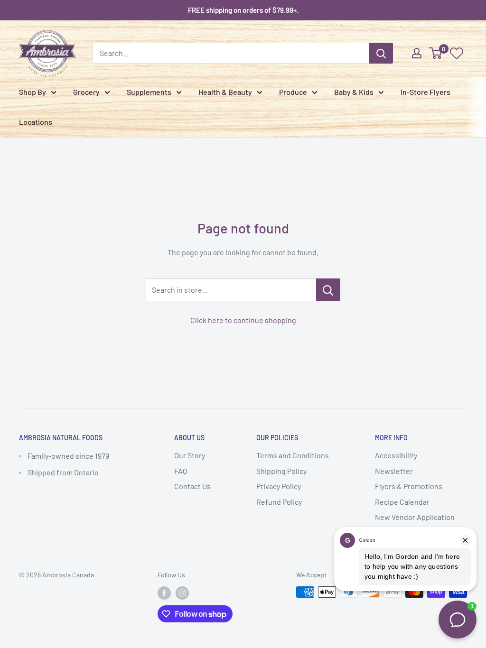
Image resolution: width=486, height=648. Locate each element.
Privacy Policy (278, 486)
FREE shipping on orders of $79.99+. (243, 10)
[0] (436, 53)
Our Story (189, 455)
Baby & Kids (354, 91)
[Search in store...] (328, 289)
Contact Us (192, 486)
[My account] (416, 53)
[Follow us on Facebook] (164, 593)
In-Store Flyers (425, 91)
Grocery (86, 91)
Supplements (149, 91)
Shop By (32, 91)
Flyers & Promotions (408, 486)
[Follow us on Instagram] (182, 593)
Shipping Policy (281, 470)
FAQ (180, 470)
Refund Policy (279, 501)
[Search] (381, 53)
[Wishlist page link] (456, 53)
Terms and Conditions (292, 455)
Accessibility (396, 455)
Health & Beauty (225, 91)
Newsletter (394, 470)
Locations (35, 121)
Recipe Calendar (402, 501)
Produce (293, 91)
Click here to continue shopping (243, 319)
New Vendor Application (415, 516)
